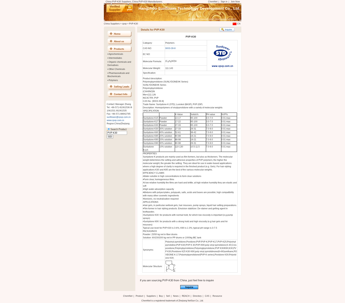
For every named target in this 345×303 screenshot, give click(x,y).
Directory (197, 296)
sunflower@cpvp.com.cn (119, 117)
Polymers (113, 80)
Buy (161, 296)
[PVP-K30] (170, 271)
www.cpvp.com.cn (115, 120)
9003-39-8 (170, 48)
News (176, 296)
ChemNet (212, 1)
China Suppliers (112, 23)
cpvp (124, 23)
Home (117, 34)
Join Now (235, 1)
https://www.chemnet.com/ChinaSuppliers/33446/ (212, 19)
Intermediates (115, 58)
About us (119, 41)
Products (119, 49)
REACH (186, 296)
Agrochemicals (116, 54)
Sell (168, 296)
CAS (207, 296)
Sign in (224, 1)
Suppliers (151, 296)
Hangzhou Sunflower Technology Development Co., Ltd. (189, 8)
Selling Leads (121, 86)
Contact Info (120, 94)
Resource (217, 296)
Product (140, 296)
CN (238, 23)
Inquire (189, 287)
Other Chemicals (117, 69)
